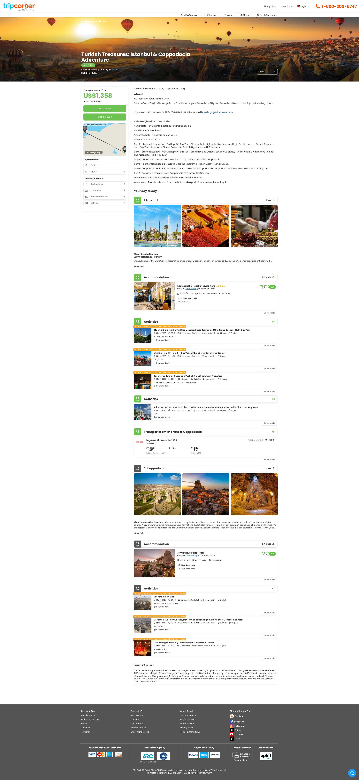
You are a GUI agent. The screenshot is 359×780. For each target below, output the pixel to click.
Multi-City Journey (90, 719)
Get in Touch (105, 117)
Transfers (86, 731)
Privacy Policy (186, 727)
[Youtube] (232, 734)
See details (269, 345)
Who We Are (137, 715)
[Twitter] (232, 730)
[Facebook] (232, 722)
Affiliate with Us (138, 727)
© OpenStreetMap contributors (95, 124)
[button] (139, 226)
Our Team (136, 719)
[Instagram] (232, 726)
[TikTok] (232, 739)
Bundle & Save (88, 715)
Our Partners (137, 723)
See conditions (241, 760)
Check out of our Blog (240, 711)
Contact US (136, 711)
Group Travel (186, 711)
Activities (85, 727)
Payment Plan (187, 723)
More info (139, 266)
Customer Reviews (140, 731)
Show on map (192, 288)
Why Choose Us (187, 719)
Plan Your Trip (88, 711)
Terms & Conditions (190, 731)
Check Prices (105, 108)
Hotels (84, 723)
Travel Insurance (188, 715)
